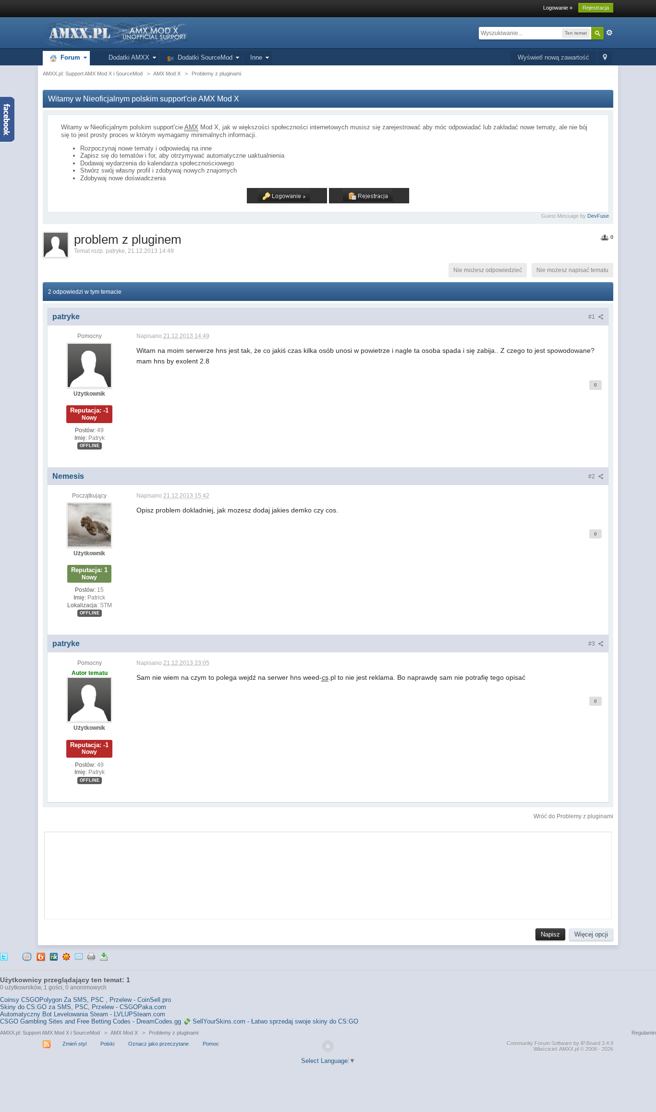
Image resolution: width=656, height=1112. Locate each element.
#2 (592, 476)
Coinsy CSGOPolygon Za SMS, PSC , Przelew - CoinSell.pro (85, 999)
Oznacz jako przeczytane (158, 1044)
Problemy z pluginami (173, 1033)
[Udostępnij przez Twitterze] (4, 956)
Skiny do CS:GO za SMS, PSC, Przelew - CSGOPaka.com (83, 1007)
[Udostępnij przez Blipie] (40, 956)
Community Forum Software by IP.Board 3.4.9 (560, 1043)
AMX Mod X (124, 1033)
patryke (115, 251)
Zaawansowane (609, 33)
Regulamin (644, 1033)
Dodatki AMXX (127, 57)
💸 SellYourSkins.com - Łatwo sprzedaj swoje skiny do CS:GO (270, 1021)
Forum (68, 57)
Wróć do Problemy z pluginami (573, 816)
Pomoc (211, 1044)
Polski (107, 1044)
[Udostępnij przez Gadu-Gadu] (66, 956)
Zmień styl (74, 1044)
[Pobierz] (104, 956)
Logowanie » (557, 8)
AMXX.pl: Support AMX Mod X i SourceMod (50, 1033)
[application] (328, 873)
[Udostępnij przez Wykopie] (27, 956)
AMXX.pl (569, 1049)
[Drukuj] (91, 956)
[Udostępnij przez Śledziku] (54, 956)
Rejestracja (596, 8)
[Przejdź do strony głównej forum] (117, 32)
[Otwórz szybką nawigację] (605, 58)
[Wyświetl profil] (89, 365)
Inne (256, 57)
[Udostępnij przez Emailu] (79, 956)
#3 (592, 643)
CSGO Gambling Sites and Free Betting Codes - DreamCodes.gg (90, 1021)
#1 (592, 316)
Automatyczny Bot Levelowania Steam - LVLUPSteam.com (82, 1014)
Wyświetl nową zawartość (553, 57)
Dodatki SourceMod (203, 57)
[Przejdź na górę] (328, 1046)
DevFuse (598, 216)
